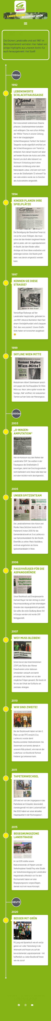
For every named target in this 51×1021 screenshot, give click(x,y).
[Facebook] (19, 1005)
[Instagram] (25, 1005)
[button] (25, 23)
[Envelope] (32, 1005)
